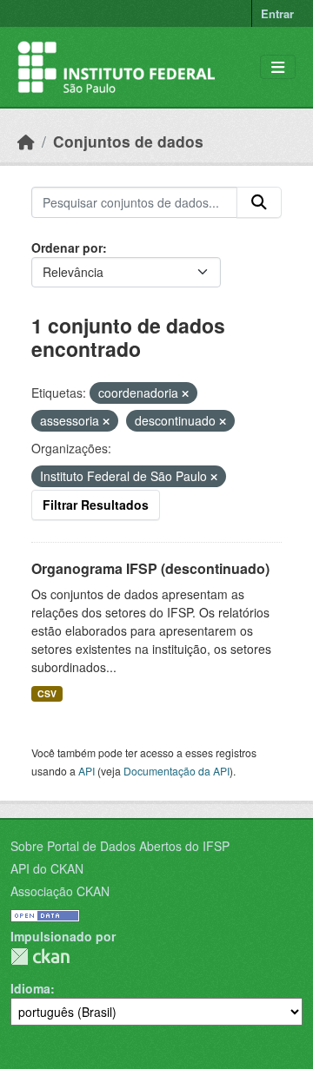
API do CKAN (46, 868)
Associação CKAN (60, 891)
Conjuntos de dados (128, 141)
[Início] (26, 141)
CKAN (40, 956)
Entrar (277, 13)
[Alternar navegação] (278, 67)
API (86, 770)
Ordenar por (67, 247)
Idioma (30, 988)
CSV (47, 693)
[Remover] (185, 393)
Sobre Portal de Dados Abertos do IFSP (120, 846)
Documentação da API (176, 770)
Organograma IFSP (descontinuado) (150, 568)
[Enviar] (259, 202)
